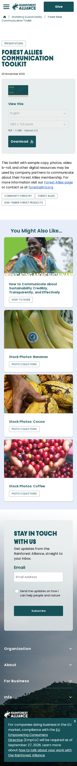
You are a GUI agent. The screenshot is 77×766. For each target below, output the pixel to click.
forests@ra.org (41, 187)
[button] (6, 7)
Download (19, 141)
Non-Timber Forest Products (23, 202)
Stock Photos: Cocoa (27, 421)
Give (59, 6)
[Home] (24, 7)
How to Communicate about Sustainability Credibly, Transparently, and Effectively (34, 288)
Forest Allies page (58, 182)
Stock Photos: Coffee (27, 486)
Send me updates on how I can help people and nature (40, 593)
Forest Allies (46, 196)
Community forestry (18, 196)
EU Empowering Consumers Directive (34, 734)
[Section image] (38, 274)
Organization (17, 648)
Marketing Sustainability (27, 17)
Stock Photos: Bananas (28, 356)
